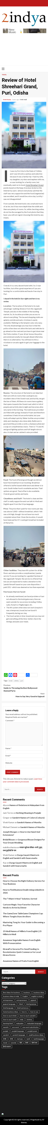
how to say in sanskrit (28, 1016)
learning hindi (8, 1023)
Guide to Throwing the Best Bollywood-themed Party (20, 688)
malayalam (20, 1023)
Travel (4, 74)
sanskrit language (18, 1035)
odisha (16, 681)
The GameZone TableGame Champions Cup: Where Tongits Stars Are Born (23, 915)
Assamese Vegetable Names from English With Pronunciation (21, 941)
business (27, 992)
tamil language (38, 1039)
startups (20, 1039)
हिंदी (21, 1043)
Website (8, 763)
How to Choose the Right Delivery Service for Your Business (24, 882)
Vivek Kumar (7, 99)
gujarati (33, 1000)
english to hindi (36, 996)
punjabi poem (32, 1031)
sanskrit (6, 1035)
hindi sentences (23, 1008)
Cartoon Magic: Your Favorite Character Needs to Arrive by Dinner (21, 906)
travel (5, 1043)
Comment (9, 720)
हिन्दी (26, 1043)
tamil (28, 1039)
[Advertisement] (24, 48)
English (25, 996)
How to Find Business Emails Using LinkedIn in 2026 (23, 891)
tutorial (13, 1043)
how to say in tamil (9, 1019)
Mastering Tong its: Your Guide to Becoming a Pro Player (24, 924)
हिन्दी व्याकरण (7, 1047)
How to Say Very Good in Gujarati (30, 694)
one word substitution (30, 1027)
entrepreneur (8, 1000)
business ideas (39, 992)
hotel (10, 681)
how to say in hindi (9, 1016)
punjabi (5, 1031)
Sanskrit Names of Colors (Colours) (28, 817)
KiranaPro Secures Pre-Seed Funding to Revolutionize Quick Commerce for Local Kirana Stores (22, 952)
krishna (29, 1019)
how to (24, 1012)
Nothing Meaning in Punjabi (28, 813)
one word (15, 1027)
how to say (34, 1012)
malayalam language (34, 1023)
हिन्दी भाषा (34, 1043)
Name (8, 748)
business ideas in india (11, 996)
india (21, 1019)
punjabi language (18, 1031)
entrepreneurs (21, 1000)
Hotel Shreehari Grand (34, 185)
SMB (4, 1039)
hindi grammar (31, 1004)
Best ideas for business (11, 992)
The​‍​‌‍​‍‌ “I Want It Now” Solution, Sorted (20, 898)
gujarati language (9, 1004)
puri (21, 681)
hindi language (8, 1008)
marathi (6, 1027)
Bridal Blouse (9, 839)
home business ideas (10, 1012)
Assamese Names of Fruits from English (21, 961)
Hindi (21, 1004)
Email (8, 755)
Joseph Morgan (10, 832)
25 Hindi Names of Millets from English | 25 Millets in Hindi (22, 933)
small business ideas (36, 1035)
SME (11, 1039)
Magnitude (34, 1119)
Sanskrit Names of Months (29, 822)
